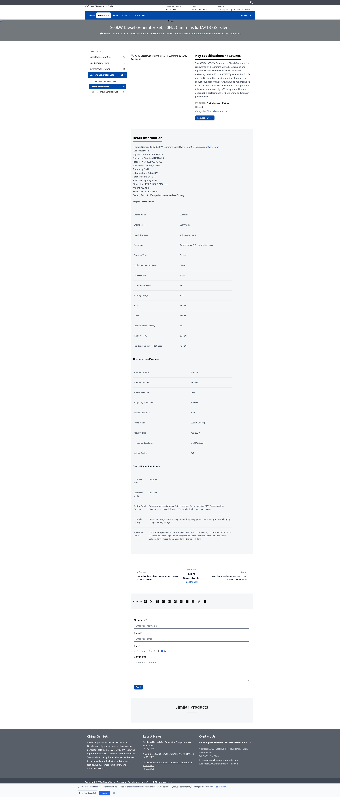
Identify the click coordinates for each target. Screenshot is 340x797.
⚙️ (114, 792)
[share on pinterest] (163, 601)
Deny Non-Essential (87, 793)
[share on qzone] (205, 601)
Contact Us (139, 15)
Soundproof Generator (207, 146)
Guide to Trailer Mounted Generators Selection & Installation (167, 764)
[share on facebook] (145, 601)
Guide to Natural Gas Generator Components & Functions (167, 744)
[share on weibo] (199, 601)
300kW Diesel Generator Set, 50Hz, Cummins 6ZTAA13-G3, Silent (209, 33)
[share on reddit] (175, 601)
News (115, 15)
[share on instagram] (157, 601)
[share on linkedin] (169, 601)
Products (102, 15)
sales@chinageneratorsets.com (234, 9)
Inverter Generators (100, 68)
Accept (104, 793)
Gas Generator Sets (99, 62)
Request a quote (204, 118)
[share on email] (193, 601)
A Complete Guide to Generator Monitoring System (169, 753)
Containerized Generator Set (103, 81)
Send (138, 687)
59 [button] (122, 74)
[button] (109, 15)
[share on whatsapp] (187, 601)
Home (92, 15)
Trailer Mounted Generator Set (104, 92)
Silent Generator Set (163, 33)
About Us (126, 15)
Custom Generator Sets (138, 33)
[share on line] (181, 601)
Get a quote (245, 15)
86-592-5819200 (199, 9)
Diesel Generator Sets (101, 56)
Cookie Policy (220, 787)
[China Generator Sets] (99, 8)
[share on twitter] (151, 601)
